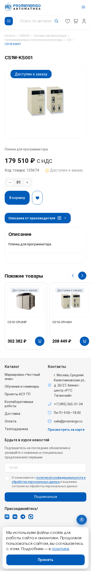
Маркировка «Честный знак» (22, 377)
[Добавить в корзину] (39, 341)
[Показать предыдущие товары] (73, 276)
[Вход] (84, 21)
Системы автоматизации (50, 35)
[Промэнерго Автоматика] (23, 7)
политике (60, 549)
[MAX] (30, 516)
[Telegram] (23, 516)
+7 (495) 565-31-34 (68, 404)
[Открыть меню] (83, 7)
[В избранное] (37, 198)
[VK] (15, 516)
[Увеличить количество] (27, 182)
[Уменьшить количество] (10, 182)
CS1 (69, 40)
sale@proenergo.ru (68, 421)
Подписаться (45, 497)
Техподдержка (16, 429)
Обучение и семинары (22, 386)
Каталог (10, 35)
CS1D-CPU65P (17, 322)
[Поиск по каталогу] (39, 21)
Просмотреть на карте (66, 429)
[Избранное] (67, 21)
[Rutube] (7, 516)
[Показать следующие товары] (82, 276)
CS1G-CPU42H (62, 322)
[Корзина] (76, 21)
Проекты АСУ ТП (17, 394)
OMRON (24, 35)
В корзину (17, 198)
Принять (45, 560)
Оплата (10, 421)
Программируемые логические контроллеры (34, 40)
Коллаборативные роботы (19, 404)
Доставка (12, 413)
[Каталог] (9, 21)
